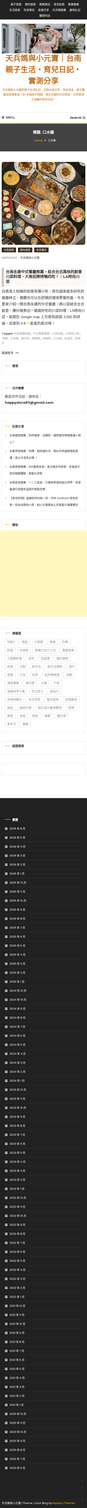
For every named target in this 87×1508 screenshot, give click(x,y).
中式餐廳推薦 (41, 333)
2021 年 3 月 (17, 1387)
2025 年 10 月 (18, 901)
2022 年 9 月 (17, 1225)
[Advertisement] (43, 573)
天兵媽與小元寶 (29, 258)
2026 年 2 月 (17, 865)
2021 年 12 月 (17, 1306)
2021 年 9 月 (17, 1333)
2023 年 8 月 (17, 1126)
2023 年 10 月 (18, 1108)
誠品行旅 (25, 708)
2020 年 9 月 (17, 1441)
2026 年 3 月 (17, 856)
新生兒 (36, 666)
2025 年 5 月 (17, 946)
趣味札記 (74, 10)
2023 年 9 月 (17, 1117)
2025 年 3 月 (17, 964)
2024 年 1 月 (17, 1081)
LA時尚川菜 (72, 333)
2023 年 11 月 (17, 1099)
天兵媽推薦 (59, 10)
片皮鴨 (14, 338)
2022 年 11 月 (17, 1207)
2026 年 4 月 (18, 847)
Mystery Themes (64, 1503)
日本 (23, 675)
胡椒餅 (47, 338)
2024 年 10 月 (18, 1000)
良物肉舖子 (14, 699)
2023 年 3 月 (17, 1171)
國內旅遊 (30, 4)
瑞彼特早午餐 (16, 691)
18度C (11, 642)
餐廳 (47, 716)
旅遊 (10, 675)
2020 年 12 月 (18, 1414)
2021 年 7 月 (17, 1351)
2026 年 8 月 (17, 829)
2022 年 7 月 (17, 1243)
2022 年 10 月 (18, 1216)
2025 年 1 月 (17, 982)
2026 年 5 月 (17, 838)
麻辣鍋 (36, 338)
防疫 (35, 716)
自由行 (54, 691)
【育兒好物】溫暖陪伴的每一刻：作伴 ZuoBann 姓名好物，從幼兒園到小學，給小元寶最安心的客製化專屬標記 (44, 501)
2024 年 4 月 (18, 1054)
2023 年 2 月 (17, 1180)
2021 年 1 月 (17, 1405)
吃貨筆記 (29, 10)
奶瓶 (10, 650)
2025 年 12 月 (18, 883)
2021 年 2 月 (17, 1396)
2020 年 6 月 (17, 1468)
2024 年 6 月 (18, 1036)
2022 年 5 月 (17, 1261)
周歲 (53, 642)
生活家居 (14, 10)
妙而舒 (24, 650)
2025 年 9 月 (17, 910)
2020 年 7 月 (17, 1459)
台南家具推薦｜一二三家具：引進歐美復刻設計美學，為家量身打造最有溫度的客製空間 (45, 485)
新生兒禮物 (55, 666)
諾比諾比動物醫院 (50, 708)
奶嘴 (65, 642)
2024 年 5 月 (18, 1045)
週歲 (10, 716)
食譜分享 (43, 10)
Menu (10, 117)
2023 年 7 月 (17, 1135)
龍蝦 (26, 724)
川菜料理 (57, 333)
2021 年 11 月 (17, 1315)
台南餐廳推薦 (22, 333)
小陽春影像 (14, 658)
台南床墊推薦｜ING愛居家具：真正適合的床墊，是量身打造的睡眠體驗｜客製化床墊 (45, 470)
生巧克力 (37, 691)
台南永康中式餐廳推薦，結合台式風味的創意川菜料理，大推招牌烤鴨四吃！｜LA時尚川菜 (44, 277)
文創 (23, 666)
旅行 (72, 666)
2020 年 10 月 (18, 1432)
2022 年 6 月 (17, 1252)
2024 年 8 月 (18, 1018)
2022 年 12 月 (18, 1198)
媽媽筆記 (44, 4)
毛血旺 (68, 338)
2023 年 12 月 (18, 1090)
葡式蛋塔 (53, 699)
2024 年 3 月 (18, 1063)
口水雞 (57, 338)
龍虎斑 (25, 338)
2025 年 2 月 (17, 973)
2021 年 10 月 (17, 1324)
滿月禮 (30, 683)
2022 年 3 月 (17, 1279)
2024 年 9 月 (18, 1009)
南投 (25, 642)
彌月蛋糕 (62, 658)
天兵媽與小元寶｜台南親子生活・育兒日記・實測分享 (43, 70)
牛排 (56, 683)
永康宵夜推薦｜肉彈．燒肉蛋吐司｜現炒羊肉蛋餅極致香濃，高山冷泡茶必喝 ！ (44, 454)
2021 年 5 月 (17, 1369)
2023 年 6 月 (17, 1144)
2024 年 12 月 (18, 991)
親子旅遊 (16, 4)
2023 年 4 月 (18, 1162)
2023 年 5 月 (17, 1153)
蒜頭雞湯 (71, 699)
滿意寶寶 (13, 683)
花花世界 (34, 699)
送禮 (71, 708)
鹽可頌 (61, 716)
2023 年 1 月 (17, 1189)
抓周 (10, 666)
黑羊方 (11, 724)
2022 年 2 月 (17, 1288)
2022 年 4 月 (18, 1270)
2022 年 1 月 (17, 1297)
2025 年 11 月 (17, 892)
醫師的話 (44, 16)
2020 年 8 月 (17, 1450)
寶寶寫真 (68, 650)
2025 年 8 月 (17, 919)
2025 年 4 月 (18, 955)
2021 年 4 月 (17, 1378)
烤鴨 (5, 338)
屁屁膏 (45, 658)
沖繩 (69, 675)
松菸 (35, 675)
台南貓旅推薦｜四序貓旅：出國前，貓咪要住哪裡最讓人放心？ (45, 438)
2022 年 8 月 (17, 1234)
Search (76, 118)
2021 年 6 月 (17, 1360)
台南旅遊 (9, 250)
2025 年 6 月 (17, 937)
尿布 (31, 658)
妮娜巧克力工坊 (45, 650)
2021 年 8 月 (17, 1342)
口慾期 (38, 642)
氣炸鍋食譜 (52, 675)
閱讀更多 (8, 353)
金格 (23, 716)
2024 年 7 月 (17, 1027)
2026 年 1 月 (17, 874)
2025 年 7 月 (17, 928)
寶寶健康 (73, 4)
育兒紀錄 (59, 4)
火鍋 (44, 683)
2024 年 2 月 (18, 1072)
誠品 (10, 708)
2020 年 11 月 (17, 1423)
